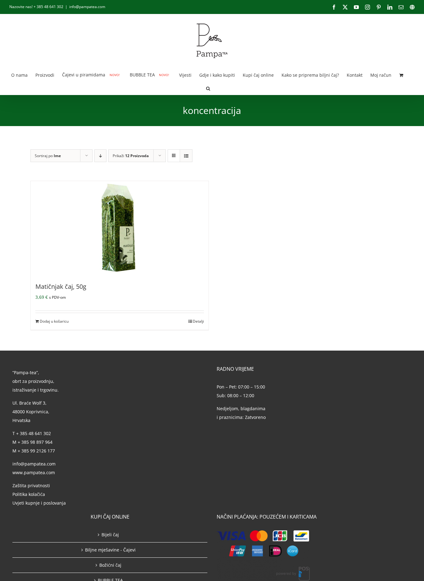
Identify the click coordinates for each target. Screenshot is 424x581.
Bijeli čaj (110, 535)
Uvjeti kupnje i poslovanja (39, 503)
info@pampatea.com (87, 6)
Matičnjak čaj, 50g (60, 286)
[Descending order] (100, 155)
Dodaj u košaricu (54, 321)
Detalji (198, 321)
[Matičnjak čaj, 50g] (120, 227)
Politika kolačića (29, 494)
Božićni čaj (110, 565)
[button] (208, 88)
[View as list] (186, 156)
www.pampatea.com (33, 472)
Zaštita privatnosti (31, 485)
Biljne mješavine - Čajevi (110, 550)
